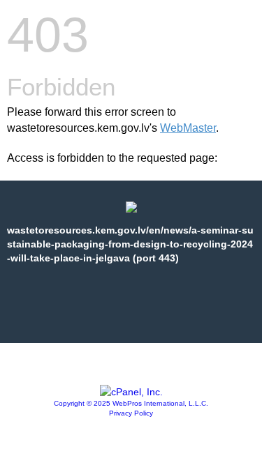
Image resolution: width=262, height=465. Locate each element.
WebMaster (188, 128)
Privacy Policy (131, 413)
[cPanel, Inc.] (131, 391)
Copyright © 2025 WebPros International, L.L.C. (131, 403)
